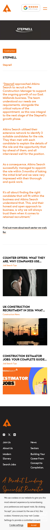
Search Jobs (9, 464)
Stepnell (7, 65)
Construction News (11, 314)
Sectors (34, 448)
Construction (9, 50)
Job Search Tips (10, 265)
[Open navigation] (45, 9)
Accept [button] (34, 525)
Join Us (6, 442)
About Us (8, 448)
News (34, 442)
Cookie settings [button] (16, 525)
